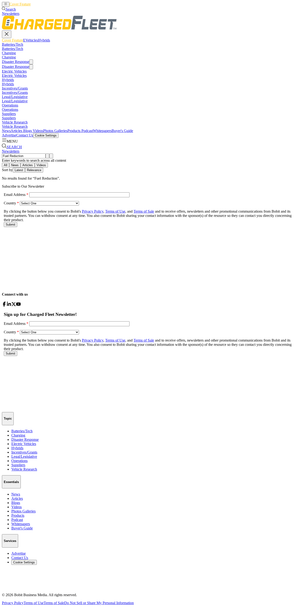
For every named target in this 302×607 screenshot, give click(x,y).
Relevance (34, 170)
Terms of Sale (54, 603)
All (5, 165)
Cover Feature (20, 4)
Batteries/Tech (12, 44)
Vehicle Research (15, 122)
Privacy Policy (13, 603)
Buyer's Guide (122, 131)
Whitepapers (102, 131)
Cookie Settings (46, 135)
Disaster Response (15, 62)
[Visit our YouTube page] (18, 305)
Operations (10, 105)
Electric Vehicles (14, 71)
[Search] (47, 155)
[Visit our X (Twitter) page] (13, 305)
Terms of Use (34, 603)
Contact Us (24, 135)
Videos (37, 131)
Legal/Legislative (15, 97)
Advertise (9, 135)
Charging (9, 53)
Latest (19, 170)
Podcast (86, 131)
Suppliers (9, 114)
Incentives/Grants (15, 88)
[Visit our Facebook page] (4, 305)
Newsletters (10, 14)
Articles (16, 131)
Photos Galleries (55, 131)
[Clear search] (51, 155)
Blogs (27, 131)
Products (73, 131)
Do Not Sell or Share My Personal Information (99, 603)
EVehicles (38, 4)
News (6, 131)
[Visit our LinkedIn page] (9, 305)
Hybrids (52, 4)
